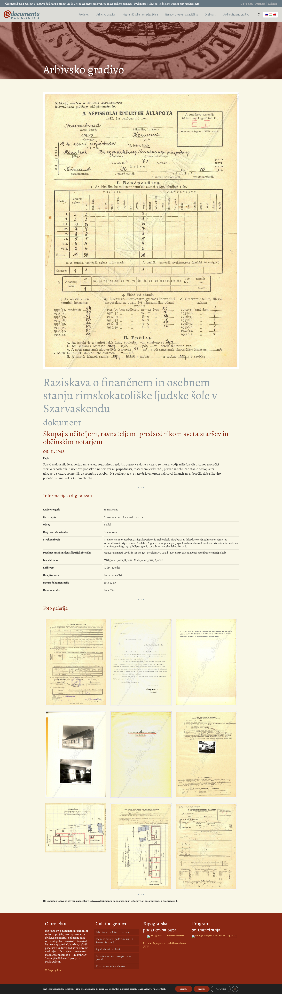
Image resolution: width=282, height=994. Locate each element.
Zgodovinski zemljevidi (109, 949)
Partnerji (260, 4)
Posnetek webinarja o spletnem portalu (113, 957)
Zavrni (201, 988)
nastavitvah (159, 988)
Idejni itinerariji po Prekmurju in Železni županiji (114, 940)
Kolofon (272, 4)
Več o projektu (53, 970)
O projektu (247, 4)
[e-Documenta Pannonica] (21, 14)
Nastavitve (221, 988)
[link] (165, 936)
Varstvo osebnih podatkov (110, 966)
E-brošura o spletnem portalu (112, 932)
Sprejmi (183, 988)
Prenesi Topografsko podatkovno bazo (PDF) (164, 944)
